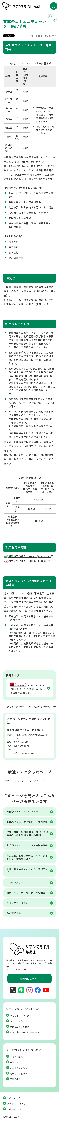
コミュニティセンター (19, 903)
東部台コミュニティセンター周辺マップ (27, 870)
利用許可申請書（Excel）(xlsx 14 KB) (29, 556)
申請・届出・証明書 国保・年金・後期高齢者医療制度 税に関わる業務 (27, 833)
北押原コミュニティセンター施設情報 (27, 821)
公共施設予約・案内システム (25, 426)
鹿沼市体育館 (14, 913)
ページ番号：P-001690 (43, 36)
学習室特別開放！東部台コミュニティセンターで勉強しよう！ (27, 857)
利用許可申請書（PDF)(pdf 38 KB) (28, 561)
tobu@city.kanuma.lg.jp (23, 753)
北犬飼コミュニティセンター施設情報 (27, 845)
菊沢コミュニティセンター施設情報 (26, 892)
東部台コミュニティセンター (22, 811)
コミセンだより (15, 882)
